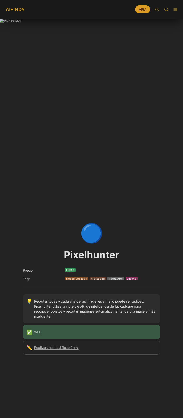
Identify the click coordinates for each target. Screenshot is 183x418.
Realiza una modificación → (56, 348)
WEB (37, 332)
